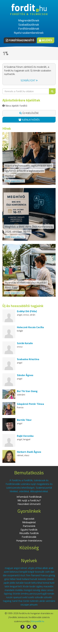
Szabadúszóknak (28, 24)
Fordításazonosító (21, 40)
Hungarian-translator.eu (29, 540)
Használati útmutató (29, 504)
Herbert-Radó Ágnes (29, 452)
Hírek (6, 128)
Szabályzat (28, 80)
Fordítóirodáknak (28, 28)
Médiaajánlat (29, 522)
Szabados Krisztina (28, 359)
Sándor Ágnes (25, 375)
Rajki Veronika (25, 436)
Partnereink (29, 526)
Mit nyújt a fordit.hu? (29, 500)
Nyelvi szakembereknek (29, 33)
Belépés (46, 40)
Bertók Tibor (24, 420)
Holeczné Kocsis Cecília (30, 327)
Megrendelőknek (28, 20)
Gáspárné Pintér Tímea (30, 404)
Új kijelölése (30, 113)
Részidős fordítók (29, 533)
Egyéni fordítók (29, 530)
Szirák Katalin (25, 343)
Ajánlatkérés (30, 120)
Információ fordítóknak (29, 497)
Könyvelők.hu (37, 621)
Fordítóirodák (29, 537)
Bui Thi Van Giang (27, 391)
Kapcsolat (29, 518)
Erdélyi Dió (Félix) (27, 311)
